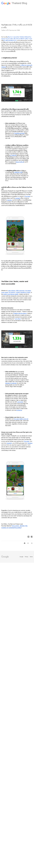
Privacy (26, 556)
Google (21, 556)
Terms (31, 556)
